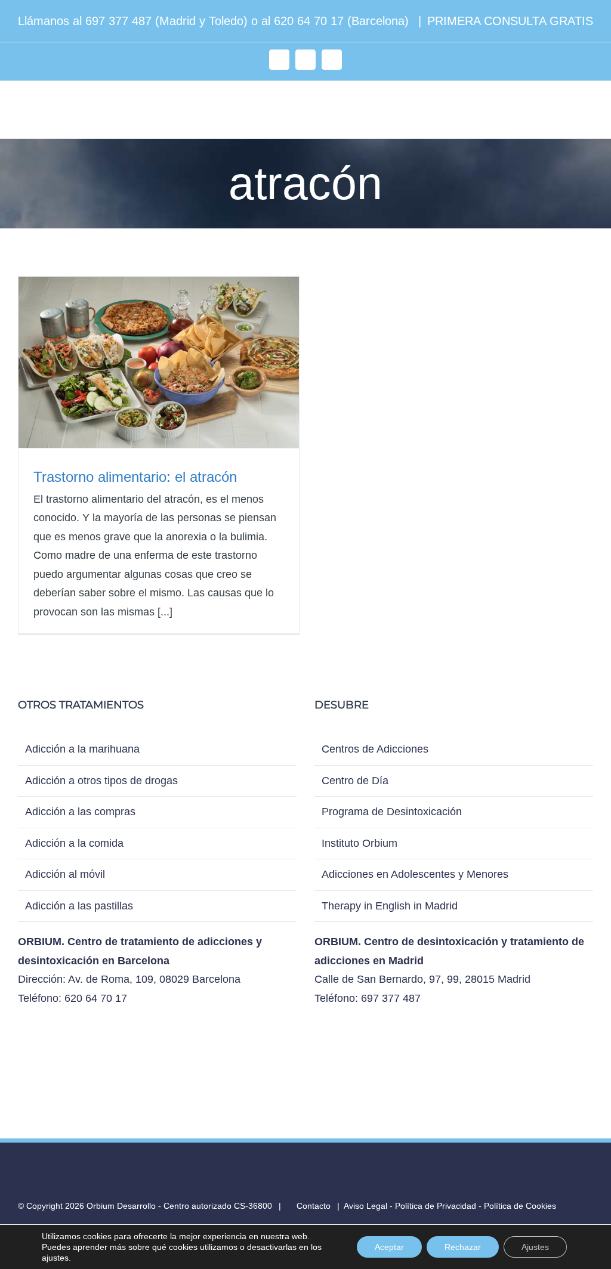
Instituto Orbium (359, 843)
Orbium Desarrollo (121, 1206)
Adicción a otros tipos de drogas (101, 781)
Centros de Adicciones (375, 749)
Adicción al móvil (65, 874)
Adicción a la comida (74, 843)
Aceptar (389, 1247)
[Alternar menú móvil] (588, 112)
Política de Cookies (520, 1206)
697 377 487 (118, 20)
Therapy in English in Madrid (390, 906)
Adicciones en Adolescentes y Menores (415, 874)
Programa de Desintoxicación (392, 812)
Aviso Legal (365, 1206)
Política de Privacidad (435, 1206)
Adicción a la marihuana (82, 749)
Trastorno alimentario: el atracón (135, 477)
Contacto (312, 1206)
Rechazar (463, 1247)
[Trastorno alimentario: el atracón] (158, 362)
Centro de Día (355, 781)
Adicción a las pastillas (79, 906)
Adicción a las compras (80, 812)
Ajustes (535, 1247)
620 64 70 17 (309, 20)
